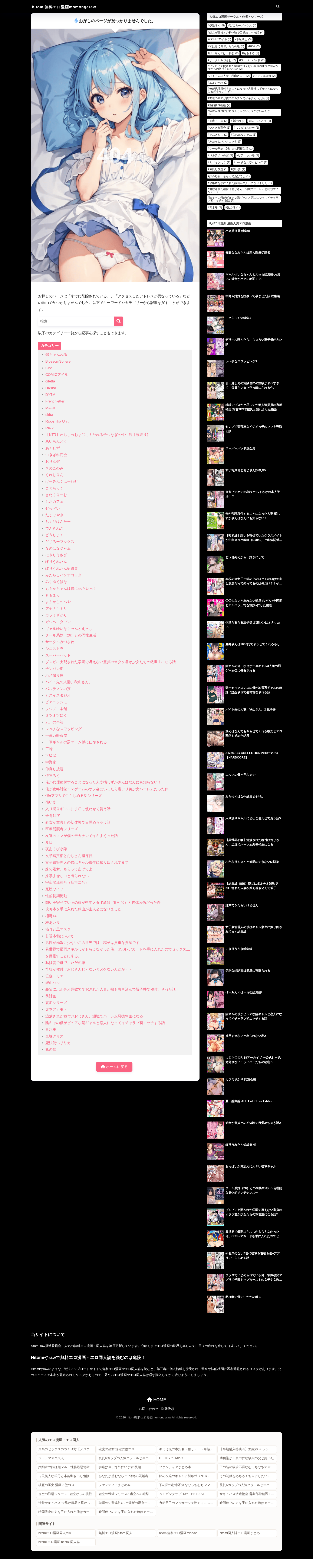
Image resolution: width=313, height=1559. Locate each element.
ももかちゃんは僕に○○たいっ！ (71, 589)
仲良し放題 (54, 769)
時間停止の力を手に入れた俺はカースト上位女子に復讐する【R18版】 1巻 (248, 1503)
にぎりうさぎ (56, 555)
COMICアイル (56, 375)
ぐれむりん (54, 475)
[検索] (118, 321)
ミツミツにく (56, 715)
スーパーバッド (58, 655)
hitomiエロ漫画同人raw (54, 1533)
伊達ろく (52, 776)
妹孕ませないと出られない (67, 876)
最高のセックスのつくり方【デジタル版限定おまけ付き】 (67, 1449)
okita (49, 415)
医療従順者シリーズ (61, 829)
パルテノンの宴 (58, 689)
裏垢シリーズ (56, 1003)
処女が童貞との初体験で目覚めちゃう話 (78, 822)
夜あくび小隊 (56, 849)
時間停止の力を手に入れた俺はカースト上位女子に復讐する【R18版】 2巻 (67, 1512)
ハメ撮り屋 (54, 675)
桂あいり (52, 923)
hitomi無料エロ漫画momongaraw (64, 7)
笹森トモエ (54, 976)
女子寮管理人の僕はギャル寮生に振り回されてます (87, 862)
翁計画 (50, 996)
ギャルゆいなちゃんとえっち (68, 629)
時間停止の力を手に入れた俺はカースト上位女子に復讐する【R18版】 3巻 (127, 1512)
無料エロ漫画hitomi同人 (115, 1533)
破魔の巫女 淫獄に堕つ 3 (116, 1449)
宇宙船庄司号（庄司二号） (67, 882)
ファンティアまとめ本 (175, 1467)
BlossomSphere (57, 361)
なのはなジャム (58, 548)
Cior (48, 368)
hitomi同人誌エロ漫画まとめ (240, 1533)
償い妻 (50, 802)
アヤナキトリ (56, 609)
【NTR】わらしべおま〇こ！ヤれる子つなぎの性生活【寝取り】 (97, 435)
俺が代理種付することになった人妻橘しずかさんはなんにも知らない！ (103, 782)
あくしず (52, 448)
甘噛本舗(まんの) (59, 936)
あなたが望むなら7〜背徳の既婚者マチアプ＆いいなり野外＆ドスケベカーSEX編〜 (127, 1476)
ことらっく (54, 488)
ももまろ (52, 595)
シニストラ (54, 649)
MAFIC (50, 408)
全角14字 (52, 816)
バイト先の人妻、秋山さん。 (68, 682)
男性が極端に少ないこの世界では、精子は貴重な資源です (92, 943)
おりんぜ (52, 461)
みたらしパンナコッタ (63, 575)
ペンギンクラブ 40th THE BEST (182, 1494)
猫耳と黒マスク (58, 929)
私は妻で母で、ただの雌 (65, 963)
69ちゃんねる (56, 355)
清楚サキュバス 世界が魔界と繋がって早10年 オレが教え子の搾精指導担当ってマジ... (67, 1503)
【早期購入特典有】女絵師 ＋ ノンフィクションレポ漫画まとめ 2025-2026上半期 (248, 1449)
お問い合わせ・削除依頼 (156, 1409)
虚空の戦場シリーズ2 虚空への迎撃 (124, 1494)
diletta (50, 381)
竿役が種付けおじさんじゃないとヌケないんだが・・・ (90, 969)
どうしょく (54, 535)
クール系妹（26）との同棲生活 (70, 635)
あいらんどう (56, 441)
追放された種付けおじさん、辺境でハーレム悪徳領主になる (94, 1016)
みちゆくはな (56, 582)
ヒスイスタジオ (58, 695)
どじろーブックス (59, 542)
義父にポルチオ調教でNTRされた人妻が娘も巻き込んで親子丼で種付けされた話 (110, 989)
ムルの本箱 (54, 722)
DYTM (50, 395)
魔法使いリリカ (58, 1043)
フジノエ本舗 (56, 709)
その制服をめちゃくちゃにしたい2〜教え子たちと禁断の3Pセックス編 (248, 1476)
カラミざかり (56, 615)
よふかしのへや (58, 602)
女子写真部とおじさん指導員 (68, 856)
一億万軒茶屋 (56, 736)
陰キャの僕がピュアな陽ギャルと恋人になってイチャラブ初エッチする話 (105, 1023)
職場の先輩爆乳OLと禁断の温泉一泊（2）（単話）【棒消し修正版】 (127, 1503)
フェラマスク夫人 (51, 1458)
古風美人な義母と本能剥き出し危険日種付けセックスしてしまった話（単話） (67, 1476)
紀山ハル (52, 983)
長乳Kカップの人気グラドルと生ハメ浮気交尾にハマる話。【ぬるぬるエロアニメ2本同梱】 (127, 1458)
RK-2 (49, 428)
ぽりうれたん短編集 (61, 569)
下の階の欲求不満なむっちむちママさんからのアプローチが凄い (248, 1467)
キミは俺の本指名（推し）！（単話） (186, 1449)
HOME (159, 1399)
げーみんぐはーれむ (61, 481)
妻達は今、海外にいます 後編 (120, 1467)
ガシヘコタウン (58, 622)
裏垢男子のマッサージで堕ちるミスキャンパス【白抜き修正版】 (187, 1503)
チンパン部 (54, 669)
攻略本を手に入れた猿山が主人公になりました (83, 909)
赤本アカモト (56, 1009)
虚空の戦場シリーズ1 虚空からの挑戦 (65, 1494)
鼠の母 (50, 1050)
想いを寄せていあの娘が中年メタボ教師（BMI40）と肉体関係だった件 (103, 903)
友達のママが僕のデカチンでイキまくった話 (81, 836)
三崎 (49, 749)
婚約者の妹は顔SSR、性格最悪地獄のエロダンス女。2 (67, 1467)
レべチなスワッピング (63, 729)
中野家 (50, 762)
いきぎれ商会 (56, 455)
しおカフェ (54, 502)
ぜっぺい (52, 508)
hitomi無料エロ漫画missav (178, 1533)
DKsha (50, 388)
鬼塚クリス (54, 1036)
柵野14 (50, 916)
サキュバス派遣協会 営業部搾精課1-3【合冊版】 (248, 1494)
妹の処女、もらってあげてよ (68, 869)
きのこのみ (54, 468)
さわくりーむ (56, 495)
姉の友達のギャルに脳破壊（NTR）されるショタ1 (187, 1476)
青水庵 (50, 1029)
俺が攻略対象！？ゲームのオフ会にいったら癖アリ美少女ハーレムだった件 (106, 789)
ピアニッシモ (56, 702)
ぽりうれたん (56, 562)
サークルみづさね (59, 642)
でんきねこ (54, 528)
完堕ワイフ (54, 889)
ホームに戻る (116, 1067)
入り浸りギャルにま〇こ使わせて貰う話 (78, 809)
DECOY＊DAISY (171, 1458)
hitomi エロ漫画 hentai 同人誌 (59, 1542)
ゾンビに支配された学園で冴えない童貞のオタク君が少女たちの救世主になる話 (110, 662)
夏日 (49, 842)
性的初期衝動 (56, 896)
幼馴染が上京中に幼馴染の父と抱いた (247, 1458)
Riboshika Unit (57, 421)
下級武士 (52, 756)
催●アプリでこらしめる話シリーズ (73, 796)
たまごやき (54, 515)
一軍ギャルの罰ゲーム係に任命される (76, 742)
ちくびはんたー (58, 522)
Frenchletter (55, 401)
